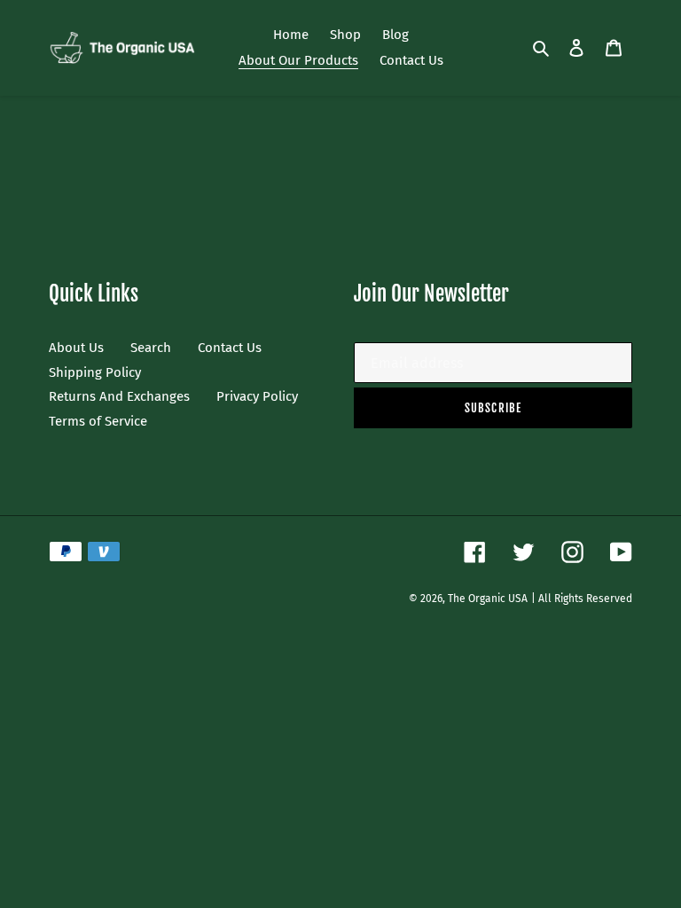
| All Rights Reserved (581, 598)
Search (150, 348)
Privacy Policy (257, 396)
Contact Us (230, 348)
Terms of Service (98, 421)
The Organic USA (488, 598)
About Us (76, 348)
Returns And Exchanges (119, 396)
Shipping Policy (95, 372)
